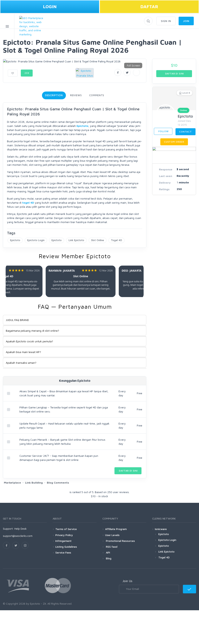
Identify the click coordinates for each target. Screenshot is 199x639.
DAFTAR (149, 6)
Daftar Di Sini (128, 470)
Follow (163, 131)
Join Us (127, 581)
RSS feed (111, 546)
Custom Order (174, 141)
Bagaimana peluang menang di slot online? (32, 330)
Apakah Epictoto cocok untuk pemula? (29, 341)
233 (26, 72)
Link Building (34, 482)
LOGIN (50, 6)
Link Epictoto (76, 240)
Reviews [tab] (76, 95)
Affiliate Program (116, 529)
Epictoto (82, 125)
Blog (108, 558)
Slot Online (97, 240)
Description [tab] (54, 95)
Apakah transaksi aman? (21, 362)
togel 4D (28, 202)
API (107, 552)
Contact (185, 131)
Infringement (63, 540)
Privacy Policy (64, 535)
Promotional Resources (120, 540)
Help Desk (20, 528)
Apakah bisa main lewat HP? (23, 352)
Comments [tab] (96, 95)
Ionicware (161, 529)
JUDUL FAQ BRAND (17, 320)
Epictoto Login (36, 240)
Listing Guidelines (66, 546)
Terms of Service (66, 529)
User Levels (112, 535)
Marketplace (12, 482)
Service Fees (63, 552)
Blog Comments (58, 482)
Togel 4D (116, 240)
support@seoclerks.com (17, 535)
